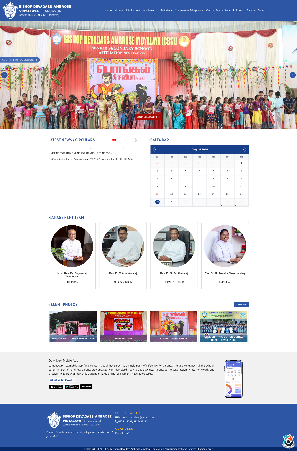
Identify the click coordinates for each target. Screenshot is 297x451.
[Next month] (243, 149)
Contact (262, 10)
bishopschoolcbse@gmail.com (136, 417)
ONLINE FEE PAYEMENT (148, 116)
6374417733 (125, 421)
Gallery (251, 10)
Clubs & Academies (217, 10)
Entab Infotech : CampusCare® (197, 448)
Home (108, 10)
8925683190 (140, 421)
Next (251, 326)
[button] (4, 75)
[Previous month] (155, 149)
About (118, 10)
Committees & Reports (188, 10)
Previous (45, 326)
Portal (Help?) (122, 432)
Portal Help (86, 386)
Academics (149, 10)
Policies (237, 10)
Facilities (165, 10)
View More (241, 304)
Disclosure (132, 10)
